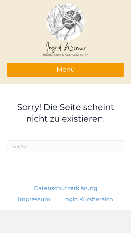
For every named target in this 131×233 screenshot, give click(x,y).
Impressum (34, 199)
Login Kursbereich (87, 199)
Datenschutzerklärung (65, 188)
